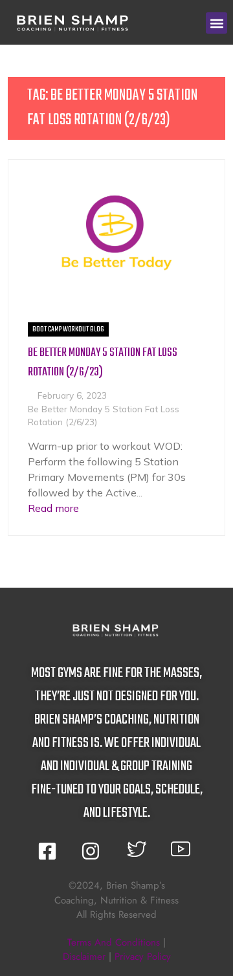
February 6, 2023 (72, 395)
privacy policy (143, 956)
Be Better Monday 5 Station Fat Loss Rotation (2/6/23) (102, 363)
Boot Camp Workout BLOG (68, 329)
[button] (216, 23)
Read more (53, 508)
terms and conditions (113, 942)
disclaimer (84, 956)
